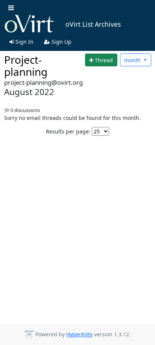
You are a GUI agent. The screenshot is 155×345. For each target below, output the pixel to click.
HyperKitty (79, 334)
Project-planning (25, 65)
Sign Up (60, 41)
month (133, 60)
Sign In (23, 41)
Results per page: (68, 131)
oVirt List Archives (93, 24)
